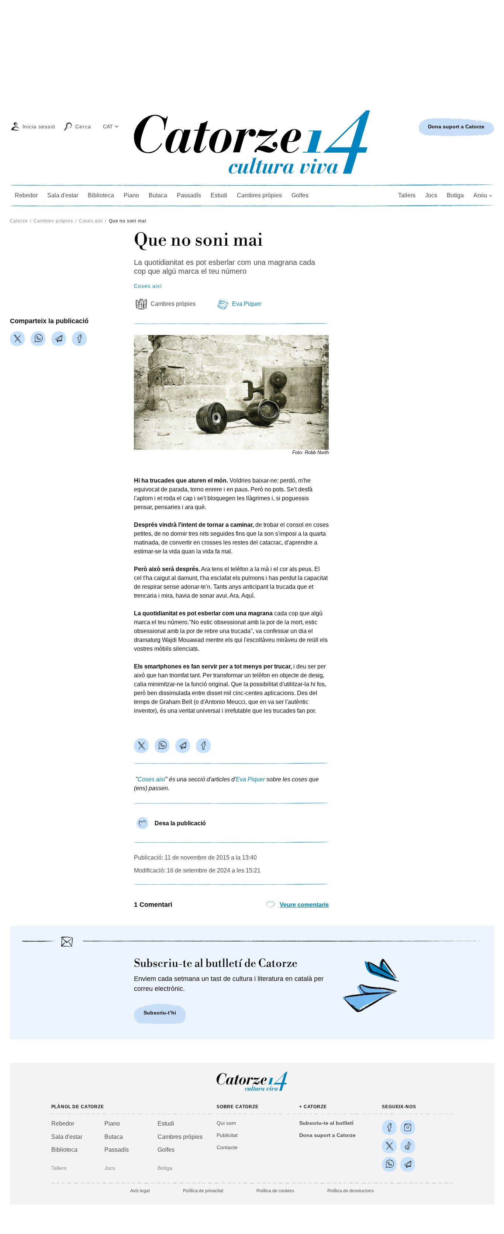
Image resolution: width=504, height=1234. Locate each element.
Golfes (299, 195)
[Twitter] (17, 338)
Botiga (455, 195)
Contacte (227, 1147)
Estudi (219, 195)
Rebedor (26, 195)
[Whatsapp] (38, 338)
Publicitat (227, 1135)
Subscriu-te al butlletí (326, 1123)
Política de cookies (275, 1190)
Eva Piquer (246, 304)
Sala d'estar (62, 195)
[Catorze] (252, 1090)
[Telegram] (58, 338)
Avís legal (140, 1190)
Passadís (189, 195)
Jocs (431, 195)
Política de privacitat (203, 1190)
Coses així (91, 221)
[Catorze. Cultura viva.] (389, 1127)
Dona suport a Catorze (327, 1135)
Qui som (226, 1123)
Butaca (158, 195)
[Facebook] (79, 338)
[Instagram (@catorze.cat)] (407, 1127)
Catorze (19, 221)
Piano (131, 195)
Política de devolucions (350, 1190)
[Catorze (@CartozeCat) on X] (389, 1145)
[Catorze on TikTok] (407, 1145)
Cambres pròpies (259, 195)
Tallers (406, 195)
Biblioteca (101, 195)
